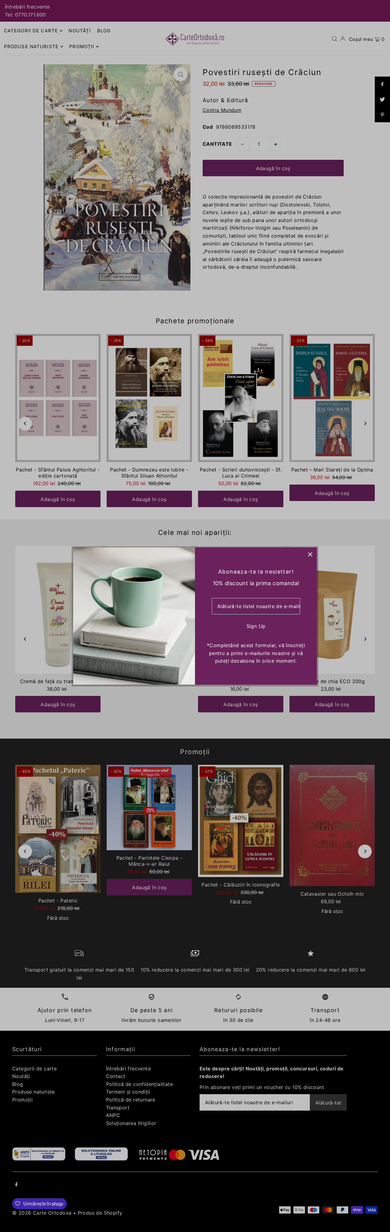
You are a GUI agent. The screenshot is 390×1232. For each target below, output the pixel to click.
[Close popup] (310, 554)
